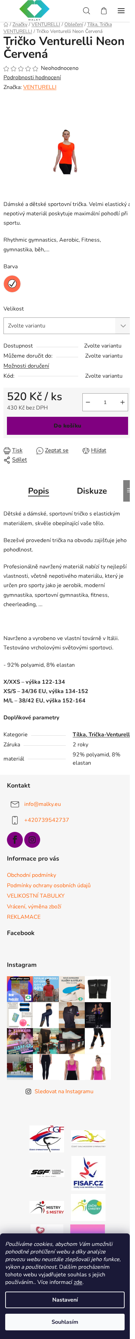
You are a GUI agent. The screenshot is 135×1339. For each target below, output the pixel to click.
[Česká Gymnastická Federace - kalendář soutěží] (46, 1138)
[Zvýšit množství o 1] (122, 402)
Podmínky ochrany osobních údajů (49, 885)
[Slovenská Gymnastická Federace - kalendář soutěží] (47, 1173)
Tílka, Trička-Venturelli (102, 734)
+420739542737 (46, 820)
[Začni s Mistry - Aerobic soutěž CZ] (88, 1207)
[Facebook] (15, 840)
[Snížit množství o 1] (88, 402)
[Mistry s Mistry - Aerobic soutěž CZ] (46, 1207)
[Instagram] (32, 840)
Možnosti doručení (26, 366)
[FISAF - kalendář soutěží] (88, 1173)
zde (78, 1282)
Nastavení (65, 1300)
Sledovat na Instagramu (64, 1091)
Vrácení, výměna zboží (34, 906)
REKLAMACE (23, 917)
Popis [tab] (38, 490)
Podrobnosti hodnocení (32, 77)
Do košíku (67, 426)
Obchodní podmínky (31, 875)
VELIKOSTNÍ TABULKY (36, 896)
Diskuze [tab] (92, 490)
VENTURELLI (39, 87)
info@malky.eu (42, 804)
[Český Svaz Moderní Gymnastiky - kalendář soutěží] (88, 1138)
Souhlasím (65, 1322)
